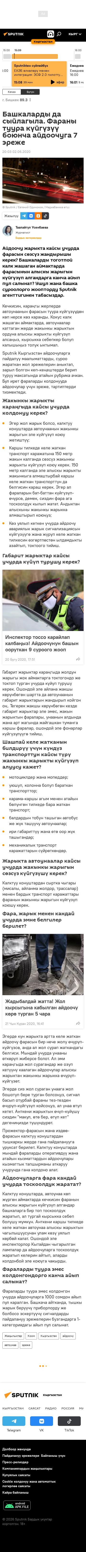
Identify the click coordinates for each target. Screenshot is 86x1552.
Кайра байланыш (15, 1492)
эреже (26, 1345)
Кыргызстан (49, 1336)
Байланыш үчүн (53, 1455)
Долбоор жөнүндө (16, 1449)
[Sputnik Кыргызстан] (14, 36)
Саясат (34, 1408)
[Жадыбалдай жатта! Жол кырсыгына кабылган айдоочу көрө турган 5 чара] (43, 964)
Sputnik (10, 207)
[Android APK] (17, 1506)
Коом (31, 1336)
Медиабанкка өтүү (57, 207)
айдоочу (68, 1336)
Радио (51, 1408)
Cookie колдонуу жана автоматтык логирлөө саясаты (29, 1483)
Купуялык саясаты (16, 1475)
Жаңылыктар (13, 1336)
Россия (67, 1408)
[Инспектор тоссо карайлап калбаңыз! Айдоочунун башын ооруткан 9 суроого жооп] (43, 600)
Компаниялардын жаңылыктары (27, 1468)
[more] (78, 659)
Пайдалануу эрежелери (20, 1455)
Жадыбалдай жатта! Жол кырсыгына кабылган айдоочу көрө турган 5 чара (41, 1007)
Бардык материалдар (28, 238)
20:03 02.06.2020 (16, 152)
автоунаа (10, 1345)
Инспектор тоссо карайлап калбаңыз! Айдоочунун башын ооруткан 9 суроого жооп (42, 643)
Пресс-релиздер (15, 1462)
